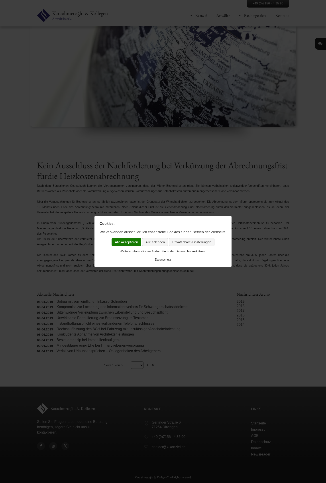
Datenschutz (163, 259)
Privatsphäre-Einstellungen (191, 242)
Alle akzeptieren (126, 242)
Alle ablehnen (155, 242)
